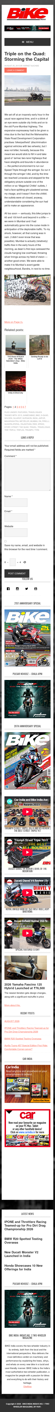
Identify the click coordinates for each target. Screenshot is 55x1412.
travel (33, 427)
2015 (20, 415)
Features (22, 412)
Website (8, 526)
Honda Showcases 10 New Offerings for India (23, 1267)
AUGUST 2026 (11, 1021)
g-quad (44, 415)
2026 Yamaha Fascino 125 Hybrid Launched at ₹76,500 (24, 986)
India (35, 418)
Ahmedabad (29, 415)
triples (20, 430)
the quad (24, 427)
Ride (35, 424)
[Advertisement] (27, 1172)
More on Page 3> (13, 322)
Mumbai (34, 421)
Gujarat (17, 418)
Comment (10, 456)
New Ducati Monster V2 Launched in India (21, 1254)
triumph (29, 430)
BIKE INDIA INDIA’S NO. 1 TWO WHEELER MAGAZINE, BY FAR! (31, 1405)
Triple (12, 430)
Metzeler (24, 421)
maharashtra (11, 421)
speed (41, 424)
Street (14, 427)
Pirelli (45, 421)
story (7, 427)
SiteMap (27, 1386)
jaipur (41, 418)
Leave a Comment (15, 70)
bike (38, 415)
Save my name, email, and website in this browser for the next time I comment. (26, 547)
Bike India (27, 14)
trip (6, 430)
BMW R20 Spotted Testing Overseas (22, 1038)
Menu (29, 42)
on (39, 421)
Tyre (36, 430)
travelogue (44, 427)
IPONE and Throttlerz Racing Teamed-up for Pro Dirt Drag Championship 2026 (25, 1225)
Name (8, 496)
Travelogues (35, 412)
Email (8, 511)
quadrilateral (12, 424)
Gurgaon (27, 418)
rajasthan (26, 424)
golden (8, 418)
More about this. (12, 1005)
